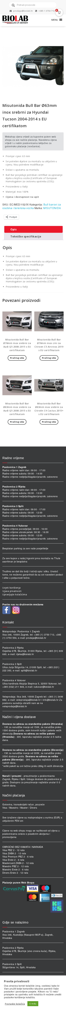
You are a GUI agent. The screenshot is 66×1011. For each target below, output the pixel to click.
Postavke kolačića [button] (15, 1003)
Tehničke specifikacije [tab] (25, 236)
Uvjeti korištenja (11, 587)
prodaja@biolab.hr (23, 10)
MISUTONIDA (52, 208)
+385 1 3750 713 (46, 10)
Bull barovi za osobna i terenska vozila (31, 206)
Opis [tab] (13, 229)
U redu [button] (32, 1003)
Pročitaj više (17, 357)
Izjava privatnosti (11, 591)
